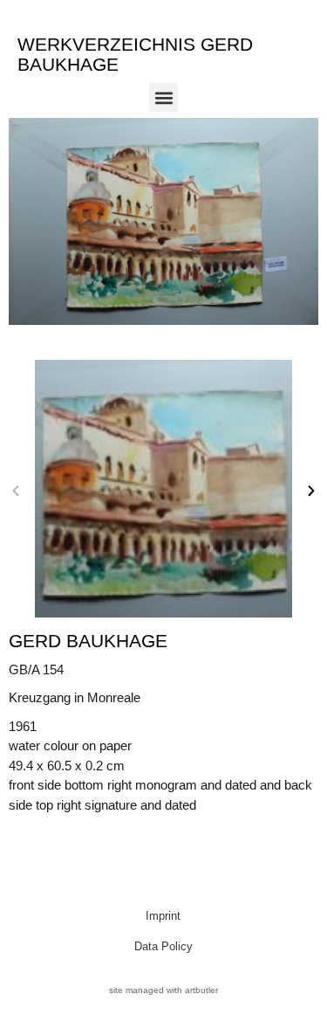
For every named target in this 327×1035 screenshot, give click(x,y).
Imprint (163, 915)
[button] (163, 97)
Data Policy (163, 946)
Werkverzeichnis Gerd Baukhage (135, 54)
